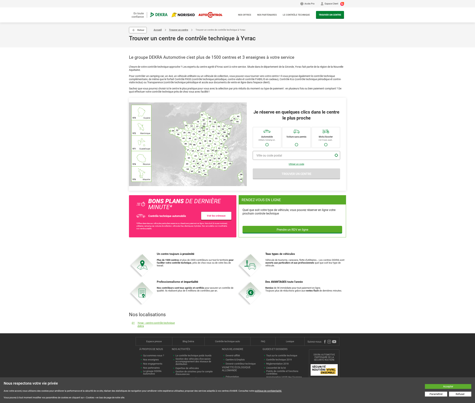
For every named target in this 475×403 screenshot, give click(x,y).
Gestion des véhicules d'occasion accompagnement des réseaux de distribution (193, 361)
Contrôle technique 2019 (279, 359)
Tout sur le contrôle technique (281, 355)
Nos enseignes (151, 359)
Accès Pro (309, 3)
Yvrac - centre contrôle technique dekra (153, 324)
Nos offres (244, 15)
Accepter (448, 386)
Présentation (232, 376)
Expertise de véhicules (187, 368)
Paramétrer (436, 394)
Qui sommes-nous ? (153, 355)
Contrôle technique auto (227, 341)
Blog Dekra (188, 341)
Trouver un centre (330, 15)
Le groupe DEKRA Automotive (152, 372)
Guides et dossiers (275, 349)
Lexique (290, 341)
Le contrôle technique (296, 15)
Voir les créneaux (216, 215)
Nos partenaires (267, 15)
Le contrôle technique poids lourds (194, 355)
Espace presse (154, 341)
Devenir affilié (233, 355)
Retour (140, 30)
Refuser (460, 394)
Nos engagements (152, 363)
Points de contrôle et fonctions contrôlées (282, 372)
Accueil (158, 29)
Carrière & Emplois (235, 359)
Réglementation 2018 (277, 363)
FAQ (263, 341)
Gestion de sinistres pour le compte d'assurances (194, 372)
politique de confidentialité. (268, 391)
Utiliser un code (296, 164)
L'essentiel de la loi (276, 368)
